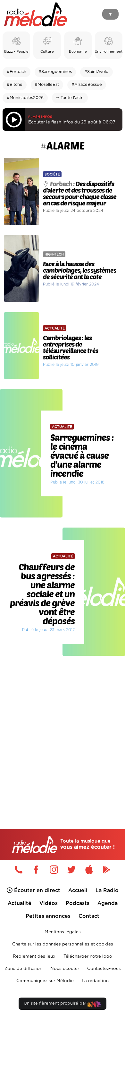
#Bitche (14, 85)
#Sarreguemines (55, 72)
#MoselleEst (47, 85)
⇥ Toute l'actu (70, 98)
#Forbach (16, 72)
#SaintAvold (96, 72)
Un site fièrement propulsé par (56, 1003)
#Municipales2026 (25, 98)
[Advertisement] (62, 729)
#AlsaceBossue (86, 85)
